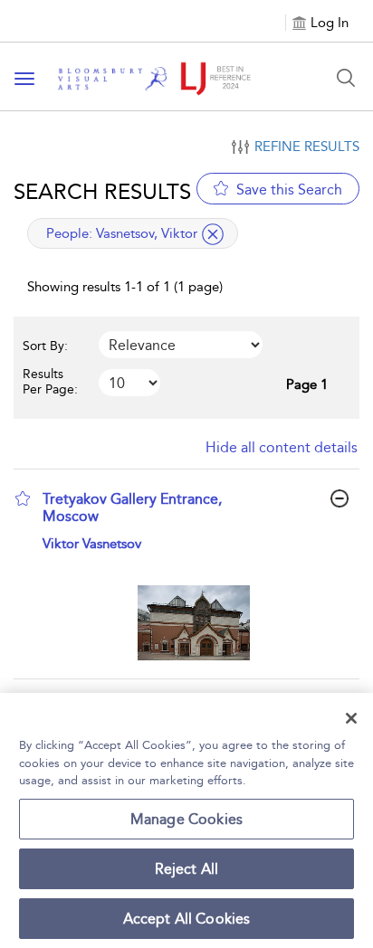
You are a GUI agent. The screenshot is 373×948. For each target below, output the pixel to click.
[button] (23, 498)
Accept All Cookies (187, 918)
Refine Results (306, 146)
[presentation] (193, 622)
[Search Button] (346, 78)
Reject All (187, 868)
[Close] (351, 718)
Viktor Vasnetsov (92, 544)
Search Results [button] (102, 191)
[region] (186, 820)
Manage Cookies (186, 819)
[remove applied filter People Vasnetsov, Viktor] (213, 234)
